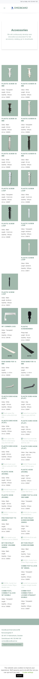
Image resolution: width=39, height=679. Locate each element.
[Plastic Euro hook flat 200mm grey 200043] (29, 415)
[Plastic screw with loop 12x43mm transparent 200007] (10, 178)
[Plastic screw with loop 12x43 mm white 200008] (29, 178)
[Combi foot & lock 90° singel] (29, 561)
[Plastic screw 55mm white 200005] (10, 143)
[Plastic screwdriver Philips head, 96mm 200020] (29, 316)
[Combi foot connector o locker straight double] (29, 585)
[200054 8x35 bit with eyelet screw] (29, 538)
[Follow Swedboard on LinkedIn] (4, 3)
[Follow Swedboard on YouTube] (8, 3)
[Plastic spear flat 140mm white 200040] (10, 386)
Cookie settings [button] (27, 672)
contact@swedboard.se (9, 641)
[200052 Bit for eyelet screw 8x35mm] (29, 513)
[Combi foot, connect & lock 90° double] (10, 585)
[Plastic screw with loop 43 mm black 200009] (10, 213)
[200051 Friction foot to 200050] (10, 513)
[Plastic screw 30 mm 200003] (10, 108)
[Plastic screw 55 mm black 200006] (29, 143)
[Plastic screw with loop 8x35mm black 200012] (10, 282)
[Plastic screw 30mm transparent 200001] (10, 73)
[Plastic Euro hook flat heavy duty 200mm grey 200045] (29, 441)
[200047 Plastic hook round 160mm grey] (29, 465)
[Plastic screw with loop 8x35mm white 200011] (29, 247)
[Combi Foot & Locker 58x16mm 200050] (29, 491)
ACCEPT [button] (19, 675)
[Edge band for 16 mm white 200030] (10, 351)
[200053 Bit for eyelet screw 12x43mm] (10, 538)
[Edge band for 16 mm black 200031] (29, 351)
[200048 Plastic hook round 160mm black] (10, 491)
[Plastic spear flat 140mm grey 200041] (29, 386)
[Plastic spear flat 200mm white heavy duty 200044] (10, 441)
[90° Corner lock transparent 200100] (10, 316)
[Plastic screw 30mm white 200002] (29, 73)
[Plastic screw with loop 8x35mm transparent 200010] (29, 213)
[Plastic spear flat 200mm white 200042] (10, 415)
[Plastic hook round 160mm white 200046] (10, 466)
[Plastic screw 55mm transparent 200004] (29, 108)
